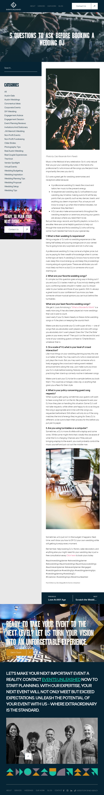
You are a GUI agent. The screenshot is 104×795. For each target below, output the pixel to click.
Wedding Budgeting (13, 170)
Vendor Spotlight (12, 162)
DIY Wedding (10, 111)
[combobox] (20, 69)
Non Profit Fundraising (14, 139)
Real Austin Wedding (13, 150)
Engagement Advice (13, 115)
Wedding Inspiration (13, 174)
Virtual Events (10, 166)
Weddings (28, 790)
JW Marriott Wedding (14, 131)
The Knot (8, 158)
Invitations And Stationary (16, 127)
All (5, 91)
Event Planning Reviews (15, 123)
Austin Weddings (12, 99)
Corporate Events (12, 107)
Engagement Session (14, 119)
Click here (71, 555)
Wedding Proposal (12, 182)
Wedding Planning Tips (14, 178)
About (32, 6)
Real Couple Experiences (15, 154)
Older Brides (10, 143)
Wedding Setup (11, 186)
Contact (58, 790)
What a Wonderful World (83, 307)
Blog (60, 6)
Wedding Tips (10, 190)
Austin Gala (9, 95)
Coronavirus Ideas (12, 103)
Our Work (51, 6)
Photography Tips (12, 146)
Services (41, 6)
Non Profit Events (12, 135)
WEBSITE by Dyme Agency (87, 790)
